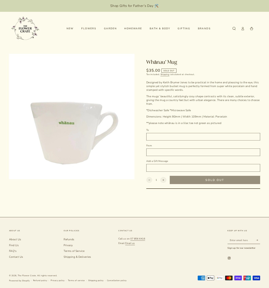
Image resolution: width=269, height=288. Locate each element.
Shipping (164, 74)
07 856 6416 (137, 238)
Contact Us (16, 257)
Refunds (69, 239)
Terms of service (76, 280)
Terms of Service (74, 251)
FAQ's (13, 251)
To (147, 130)
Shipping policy (96, 280)
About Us (15, 239)
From (149, 145)
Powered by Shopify (19, 280)
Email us (130, 243)
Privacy (68, 245)
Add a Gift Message (157, 161)
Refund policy (40, 280)
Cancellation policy (117, 280)
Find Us (14, 245)
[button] (234, 28)
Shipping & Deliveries (77, 257)
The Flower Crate (27, 275)
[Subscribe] (258, 240)
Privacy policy (58, 280)
